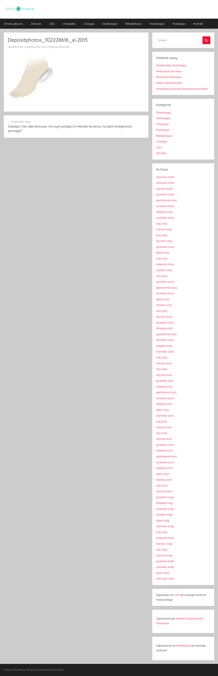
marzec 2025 (164, 229)
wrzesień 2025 (165, 206)
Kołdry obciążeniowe (169, 82)
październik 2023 (166, 287)
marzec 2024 (164, 270)
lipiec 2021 (162, 409)
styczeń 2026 (164, 188)
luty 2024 (161, 276)
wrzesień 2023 (165, 293)
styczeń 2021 (164, 438)
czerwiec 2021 (164, 415)
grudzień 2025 (165, 194)
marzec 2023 (164, 305)
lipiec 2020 (162, 474)
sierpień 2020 (164, 468)
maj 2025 (161, 223)
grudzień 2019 (165, 497)
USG (52, 23)
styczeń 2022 (164, 375)
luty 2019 (161, 549)
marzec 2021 (164, 427)
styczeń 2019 (164, 555)
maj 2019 (161, 532)
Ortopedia (69, 23)
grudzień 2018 (165, 561)
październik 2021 (166, 392)
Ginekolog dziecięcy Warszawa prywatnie (182, 88)
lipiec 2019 (162, 520)
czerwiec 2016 (165, 578)
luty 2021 (161, 433)
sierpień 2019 (164, 514)
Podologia (179, 23)
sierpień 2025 (164, 212)
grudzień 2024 (165, 246)
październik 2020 (166, 456)
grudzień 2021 (164, 380)
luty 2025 (161, 235)
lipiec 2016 (162, 572)
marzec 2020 (164, 479)
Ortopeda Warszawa (58, 46)
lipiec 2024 (162, 252)
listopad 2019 (164, 503)
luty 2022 (161, 369)
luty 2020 (162, 485)
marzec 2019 (164, 543)
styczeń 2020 (164, 491)
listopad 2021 (164, 386)
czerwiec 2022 (165, 351)
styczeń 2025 (164, 241)
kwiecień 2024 (165, 264)
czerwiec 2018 (165, 567)
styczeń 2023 (164, 316)
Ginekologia (109, 23)
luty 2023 (161, 311)
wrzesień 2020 (165, 462)
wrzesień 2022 (165, 340)
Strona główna (13, 23)
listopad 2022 (164, 328)
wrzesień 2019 (165, 508)
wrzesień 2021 (164, 398)
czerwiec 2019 (165, 526)
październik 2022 (166, 334)
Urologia (88, 23)
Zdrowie (36, 23)
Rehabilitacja (133, 23)
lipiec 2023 (162, 299)
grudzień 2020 (165, 444)
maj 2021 (161, 421)
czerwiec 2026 (165, 177)
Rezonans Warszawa (168, 77)
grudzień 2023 (165, 281)
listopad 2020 (164, 450)
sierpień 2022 (164, 345)
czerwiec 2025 (165, 217)
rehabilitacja (183, 645)
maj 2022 (161, 357)
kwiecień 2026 (165, 182)
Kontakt (198, 23)
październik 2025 (166, 200)
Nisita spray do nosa (168, 71)
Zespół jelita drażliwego (171, 65)
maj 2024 (161, 258)
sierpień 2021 (164, 404)
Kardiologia (157, 23)
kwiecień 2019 (165, 537)
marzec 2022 (164, 363)
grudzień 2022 (165, 322)
